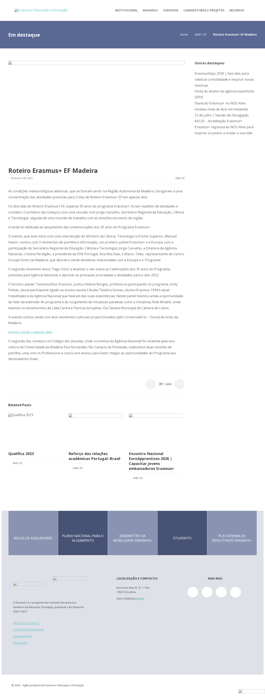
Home (184, 34)
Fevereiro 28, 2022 (22, 178)
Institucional (126, 10)
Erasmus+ (150, 10)
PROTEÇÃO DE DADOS (26, 623)
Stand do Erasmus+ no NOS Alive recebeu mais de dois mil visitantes (221, 106)
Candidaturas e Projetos (203, 10)
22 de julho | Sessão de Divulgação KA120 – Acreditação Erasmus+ (222, 118)
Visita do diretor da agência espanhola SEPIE (224, 94)
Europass (170, 10)
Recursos (236, 10)
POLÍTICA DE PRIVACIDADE (28, 629)
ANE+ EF (201, 34)
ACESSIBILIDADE (22, 636)
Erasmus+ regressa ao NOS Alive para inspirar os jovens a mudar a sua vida (224, 130)
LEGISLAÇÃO (20, 643)
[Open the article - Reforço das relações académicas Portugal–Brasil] (96, 430)
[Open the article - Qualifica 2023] (35, 430)
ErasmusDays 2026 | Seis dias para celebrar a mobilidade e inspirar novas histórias (224, 79)
